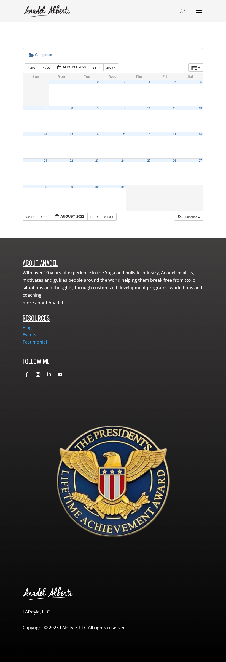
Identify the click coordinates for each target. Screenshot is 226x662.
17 (123, 134)
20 (200, 134)
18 (148, 134)
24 (123, 160)
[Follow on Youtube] (60, 374)
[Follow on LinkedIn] (49, 374)
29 (71, 187)
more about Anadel (43, 303)
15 (71, 134)
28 (45, 187)
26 (174, 160)
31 (123, 187)
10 (123, 108)
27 (200, 160)
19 (174, 134)
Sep (96, 67)
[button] (188, 216)
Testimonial (35, 342)
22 (71, 160)
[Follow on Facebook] (27, 374)
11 (148, 108)
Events (29, 335)
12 (174, 108)
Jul (47, 67)
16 (97, 134)
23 (97, 160)
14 (45, 134)
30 (97, 187)
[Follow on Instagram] (38, 374)
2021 (33, 67)
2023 (110, 67)
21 (45, 160)
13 (200, 108)
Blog (27, 328)
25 (148, 160)
